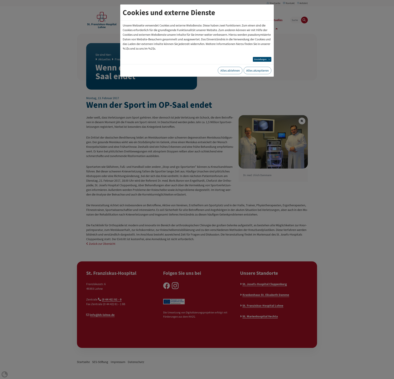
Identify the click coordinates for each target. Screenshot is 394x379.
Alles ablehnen (230, 70)
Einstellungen (260, 59)
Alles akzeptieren (257, 70)
